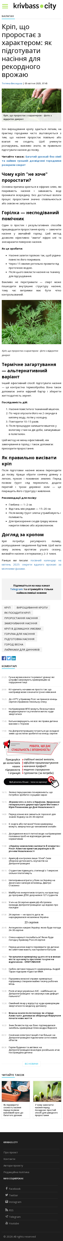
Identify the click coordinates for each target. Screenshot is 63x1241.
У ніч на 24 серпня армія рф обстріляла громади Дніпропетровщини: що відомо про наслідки (33, 905)
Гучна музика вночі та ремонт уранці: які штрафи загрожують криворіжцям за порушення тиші (31, 680)
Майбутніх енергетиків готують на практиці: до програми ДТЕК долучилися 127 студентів (34, 893)
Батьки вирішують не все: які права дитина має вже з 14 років (33, 722)
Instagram (15, 1202)
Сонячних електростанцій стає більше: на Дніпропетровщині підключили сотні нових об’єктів (33, 1038)
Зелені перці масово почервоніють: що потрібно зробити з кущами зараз (31, 793)
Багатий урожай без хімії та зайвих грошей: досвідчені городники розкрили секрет (31, 161)
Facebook (14, 1188)
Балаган (8, 16)
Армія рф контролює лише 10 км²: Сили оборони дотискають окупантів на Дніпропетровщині (30, 861)
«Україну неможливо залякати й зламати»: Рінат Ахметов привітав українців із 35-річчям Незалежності (34, 848)
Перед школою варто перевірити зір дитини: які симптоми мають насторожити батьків (34, 948)
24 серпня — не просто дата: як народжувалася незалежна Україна (28, 915)
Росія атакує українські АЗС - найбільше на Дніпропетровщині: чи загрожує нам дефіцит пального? (34, 994)
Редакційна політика (16, 1172)
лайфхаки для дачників (22, 649)
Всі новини (31, 1063)
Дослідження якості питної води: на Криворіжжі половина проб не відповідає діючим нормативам (35, 836)
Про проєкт (11, 1152)
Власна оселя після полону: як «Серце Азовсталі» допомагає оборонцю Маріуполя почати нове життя (35, 1016)
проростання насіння (21, 618)
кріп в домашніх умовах (22, 628)
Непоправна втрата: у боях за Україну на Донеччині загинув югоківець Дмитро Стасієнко (32, 883)
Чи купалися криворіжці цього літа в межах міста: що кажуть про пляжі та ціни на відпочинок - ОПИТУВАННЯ (34, 959)
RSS (11, 1210)
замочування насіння (20, 623)
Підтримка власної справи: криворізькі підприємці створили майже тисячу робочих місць (33, 981)
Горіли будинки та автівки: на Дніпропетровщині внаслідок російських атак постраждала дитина (34, 1050)
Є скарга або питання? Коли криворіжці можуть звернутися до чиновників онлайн (32, 825)
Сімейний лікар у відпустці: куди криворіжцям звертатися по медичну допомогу (34, 1004)
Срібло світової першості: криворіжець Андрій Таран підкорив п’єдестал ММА (34, 970)
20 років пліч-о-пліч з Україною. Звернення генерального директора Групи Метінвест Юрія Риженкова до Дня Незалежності (34, 804)
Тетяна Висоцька (12, 83)
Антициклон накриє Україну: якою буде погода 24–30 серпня (35, 928)
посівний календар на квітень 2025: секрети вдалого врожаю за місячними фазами (31, 564)
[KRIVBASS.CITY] (35, 6)
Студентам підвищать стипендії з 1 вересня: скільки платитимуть (33, 871)
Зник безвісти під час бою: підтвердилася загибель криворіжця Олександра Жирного (33, 1026)
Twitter (13, 1195)
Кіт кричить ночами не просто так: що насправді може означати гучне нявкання (32, 690)
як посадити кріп (17, 612)
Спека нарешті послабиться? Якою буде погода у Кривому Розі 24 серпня (31, 938)
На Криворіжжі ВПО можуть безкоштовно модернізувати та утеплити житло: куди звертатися (32, 711)
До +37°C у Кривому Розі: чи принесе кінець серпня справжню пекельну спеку (33, 700)
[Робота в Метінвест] (31, 763)
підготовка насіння (19, 639)
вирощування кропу (32, 607)
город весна (13, 644)
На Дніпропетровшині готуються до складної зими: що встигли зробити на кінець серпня (34, 732)
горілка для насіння (19, 633)
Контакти (9, 1159)
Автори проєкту (13, 1165)
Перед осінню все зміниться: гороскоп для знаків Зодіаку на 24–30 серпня (32, 815)
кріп (7, 607)
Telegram (16, 589)
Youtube (14, 1223)
